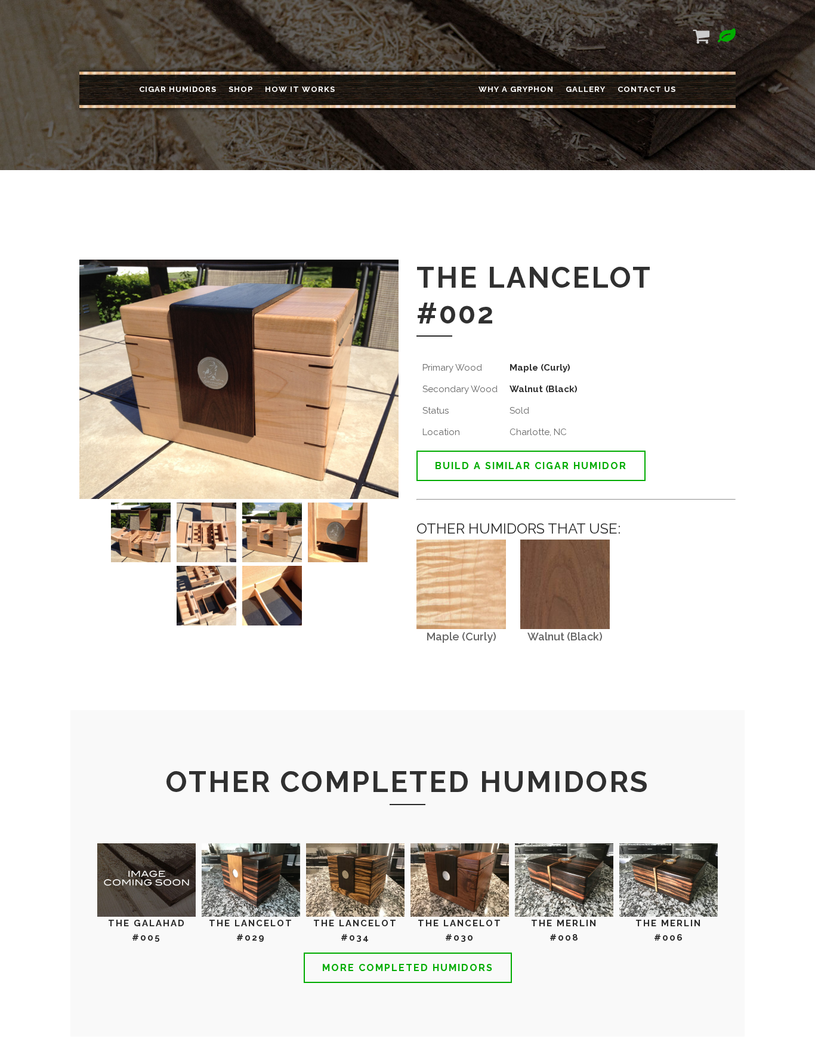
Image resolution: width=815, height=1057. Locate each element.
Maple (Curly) (540, 367)
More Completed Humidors (407, 967)
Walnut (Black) (544, 389)
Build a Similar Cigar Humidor (531, 466)
